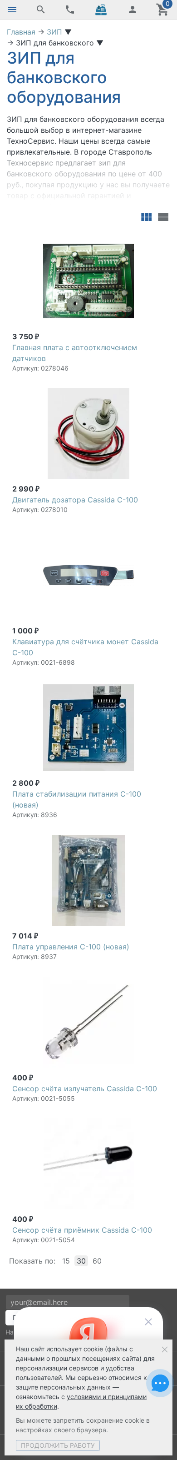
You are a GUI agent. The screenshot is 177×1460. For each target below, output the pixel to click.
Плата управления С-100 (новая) (70, 946)
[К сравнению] (141, 239)
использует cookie (74, 1349)
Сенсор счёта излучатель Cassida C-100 (84, 1088)
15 (66, 1260)
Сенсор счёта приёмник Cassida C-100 (82, 1229)
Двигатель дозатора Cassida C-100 (75, 499)
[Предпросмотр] (88, 281)
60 (97, 1260)
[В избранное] (156, 239)
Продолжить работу (58, 1445)
